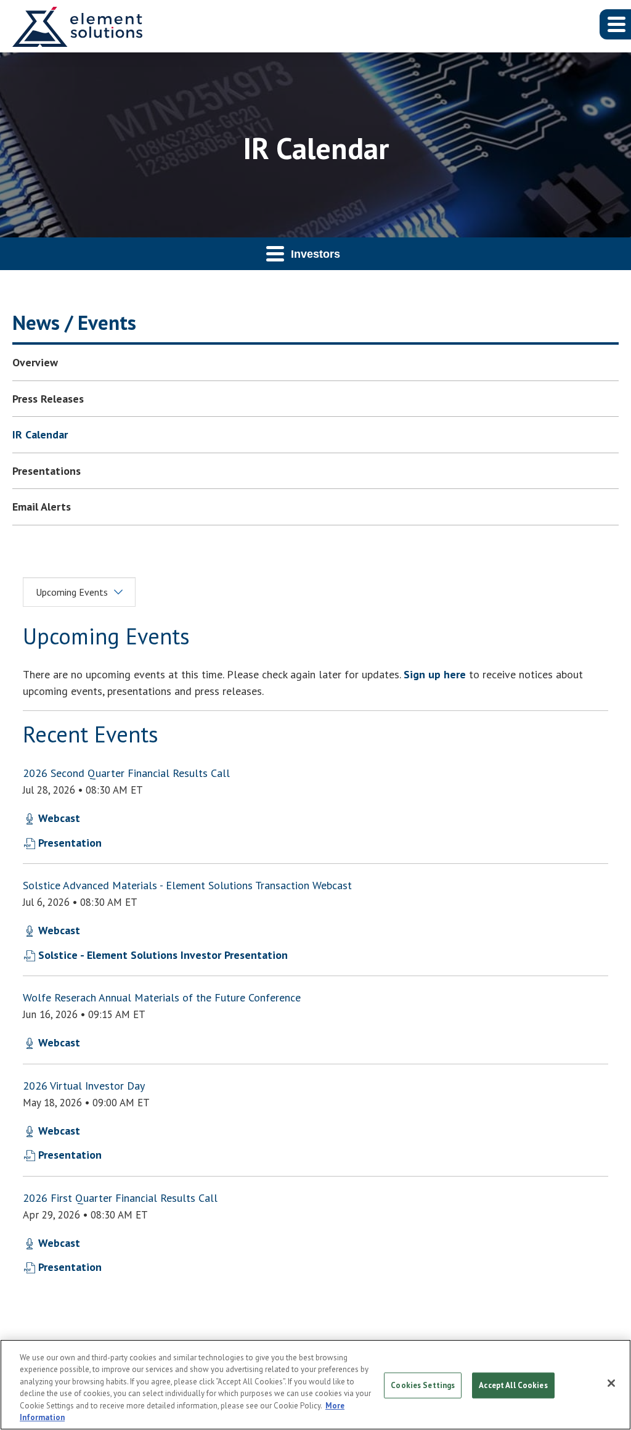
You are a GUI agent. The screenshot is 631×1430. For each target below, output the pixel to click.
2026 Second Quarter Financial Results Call (126, 773)
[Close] (611, 1383)
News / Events (74, 322)
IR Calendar (40, 434)
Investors (315, 254)
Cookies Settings (423, 1385)
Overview (35, 362)
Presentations (46, 471)
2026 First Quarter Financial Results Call (120, 1198)
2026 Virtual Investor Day (84, 1086)
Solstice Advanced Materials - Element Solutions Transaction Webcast (187, 885)
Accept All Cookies (513, 1385)
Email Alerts (41, 506)
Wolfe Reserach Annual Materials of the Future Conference (162, 997)
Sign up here (435, 674)
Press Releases (48, 399)
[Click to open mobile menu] (615, 24)
